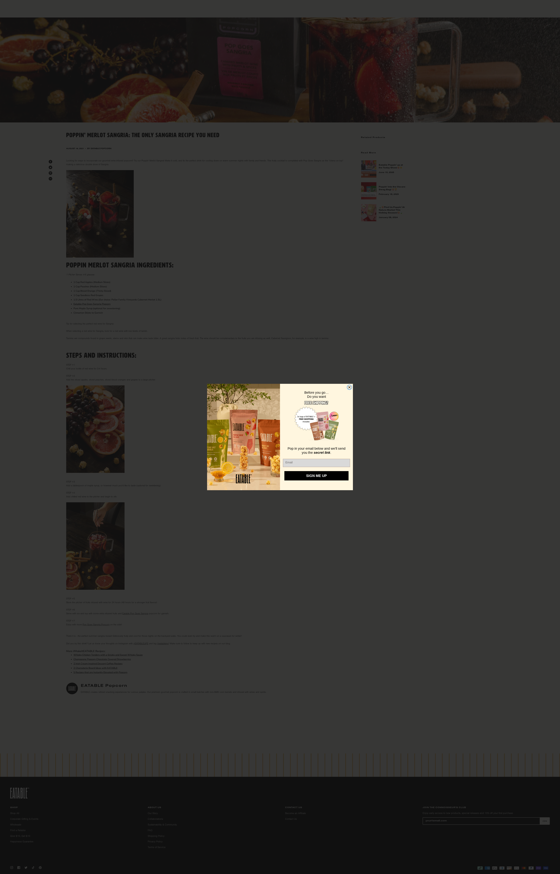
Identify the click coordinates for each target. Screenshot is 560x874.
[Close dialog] (349, 387)
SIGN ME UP (316, 476)
